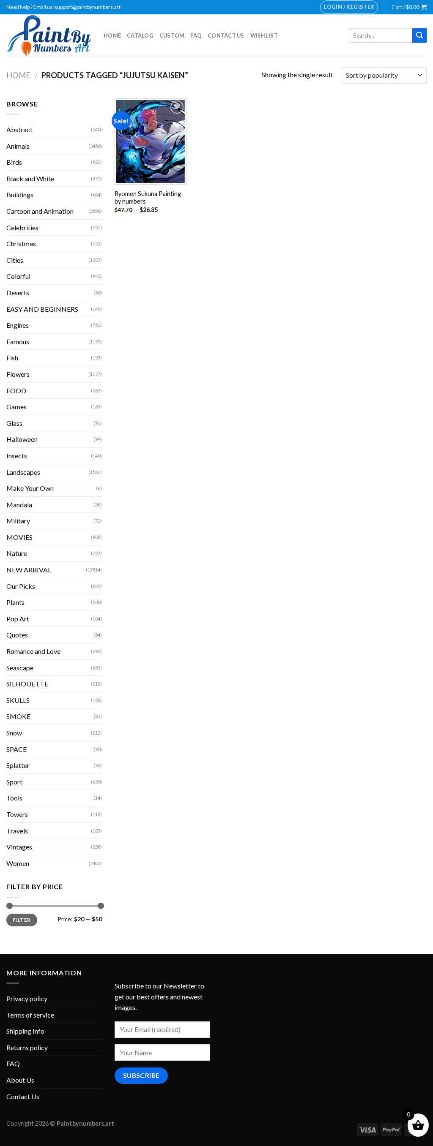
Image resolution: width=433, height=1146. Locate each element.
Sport (14, 782)
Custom (172, 35)
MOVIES (19, 537)
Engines (17, 325)
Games (16, 407)
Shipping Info (25, 1031)
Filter (21, 920)
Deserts (17, 293)
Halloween (22, 439)
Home (112, 35)
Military (18, 521)
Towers (17, 814)
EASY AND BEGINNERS (42, 309)
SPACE (16, 749)
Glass (14, 423)
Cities (14, 260)
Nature (16, 553)
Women (17, 863)
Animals (18, 146)
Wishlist (264, 35)
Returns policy (27, 1047)
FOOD (16, 391)
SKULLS (18, 700)
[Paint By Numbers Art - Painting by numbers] (48, 35)
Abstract (19, 129)
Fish (12, 358)
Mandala (19, 505)
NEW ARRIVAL (28, 570)
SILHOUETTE (27, 684)
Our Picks (20, 586)
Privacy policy (26, 998)
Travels (17, 831)
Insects (16, 456)
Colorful (18, 276)
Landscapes (23, 472)
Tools (14, 798)
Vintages (19, 847)
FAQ (196, 35)
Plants (15, 602)
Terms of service (30, 1015)
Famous (17, 342)
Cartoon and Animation (40, 211)
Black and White (30, 178)
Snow (14, 733)
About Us (20, 1080)
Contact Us (226, 35)
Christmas (21, 244)
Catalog (140, 35)
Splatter (18, 765)
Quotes (17, 635)
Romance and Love (33, 651)
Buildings (19, 195)
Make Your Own (30, 488)
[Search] (419, 35)
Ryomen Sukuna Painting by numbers (148, 197)
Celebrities (22, 227)
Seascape (19, 668)
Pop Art (17, 619)
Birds (14, 162)
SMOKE (18, 716)
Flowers (18, 374)
